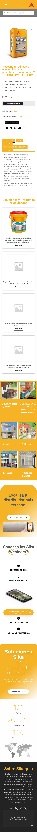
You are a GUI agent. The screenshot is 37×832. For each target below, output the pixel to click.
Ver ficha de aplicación (13, 103)
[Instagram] (20, 808)
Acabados (15, 111)
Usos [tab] (20, 140)
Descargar (18, 245)
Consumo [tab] (7, 150)
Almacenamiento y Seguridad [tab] (15, 147)
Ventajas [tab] (7, 144)
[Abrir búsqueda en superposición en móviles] (18, 13)
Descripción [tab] (8, 140)
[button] (6, 4)
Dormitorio (19, 116)
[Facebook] (11, 808)
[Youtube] (16, 808)
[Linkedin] (25, 808)
